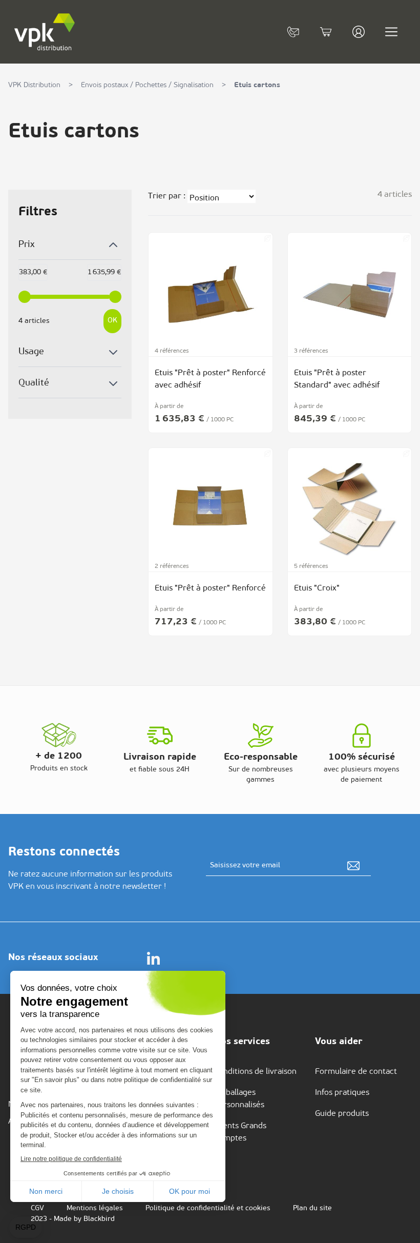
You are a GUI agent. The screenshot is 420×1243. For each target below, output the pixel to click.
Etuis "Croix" (317, 588)
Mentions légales (95, 1208)
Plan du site (312, 1208)
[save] (353, 865)
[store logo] (45, 32)
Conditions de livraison (255, 1072)
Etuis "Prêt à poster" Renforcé (210, 588)
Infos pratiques (342, 1093)
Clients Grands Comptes (240, 1132)
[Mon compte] (358, 31)
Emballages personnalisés (239, 1099)
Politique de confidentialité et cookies (207, 1208)
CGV (37, 1208)
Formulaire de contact (356, 1072)
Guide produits (342, 1114)
